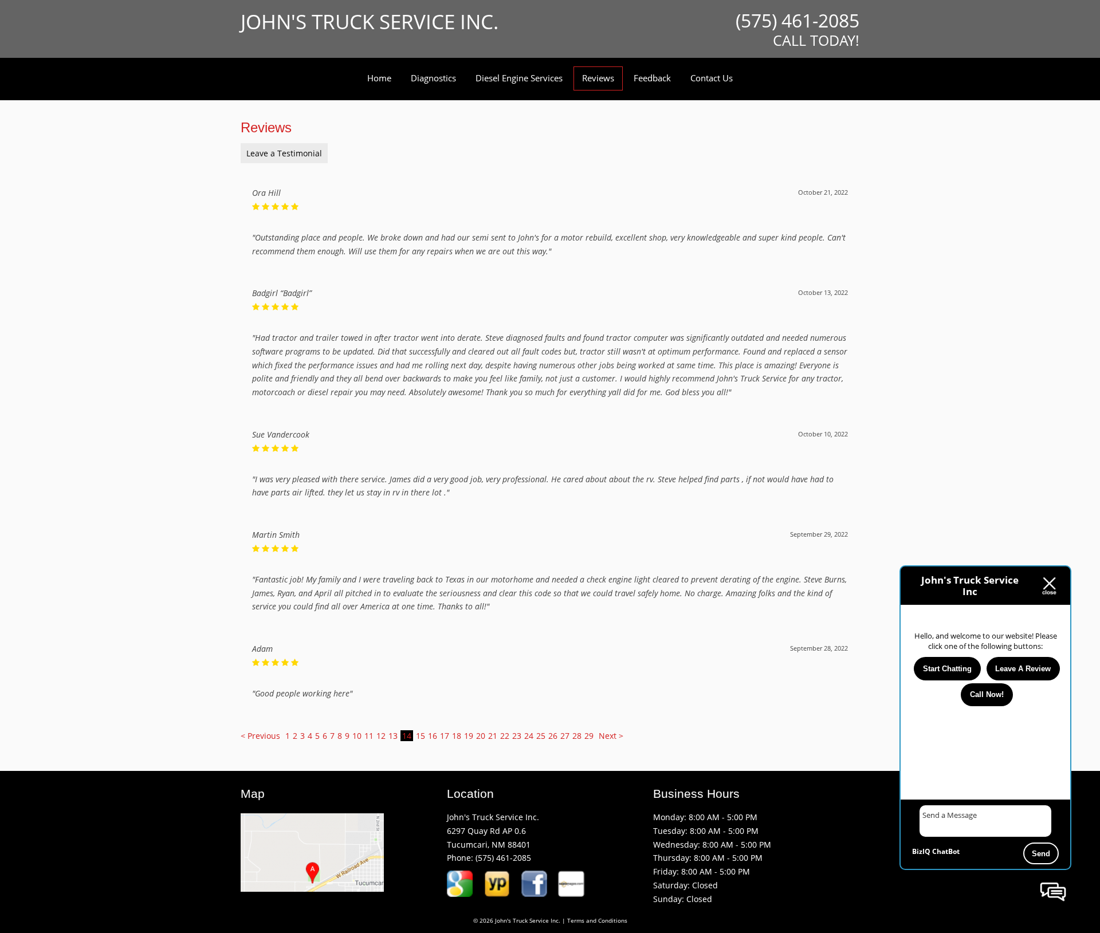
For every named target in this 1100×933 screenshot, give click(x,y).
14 (406, 735)
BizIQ (921, 851)
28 (577, 735)
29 (589, 735)
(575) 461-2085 (503, 857)
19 (468, 735)
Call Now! (987, 694)
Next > (611, 735)
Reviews (598, 78)
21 (492, 735)
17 (444, 735)
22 (504, 735)
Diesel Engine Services (519, 78)
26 (552, 735)
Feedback (652, 78)
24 (528, 735)
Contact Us (711, 78)
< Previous (261, 735)
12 (381, 735)
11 (369, 735)
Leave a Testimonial (284, 153)
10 (357, 735)
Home (379, 78)
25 (540, 735)
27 (564, 735)
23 (516, 735)
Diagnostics (433, 78)
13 (393, 735)
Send (1041, 853)
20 (480, 735)
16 (432, 735)
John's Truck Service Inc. (369, 21)
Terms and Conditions (597, 920)
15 (420, 735)
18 (456, 735)
